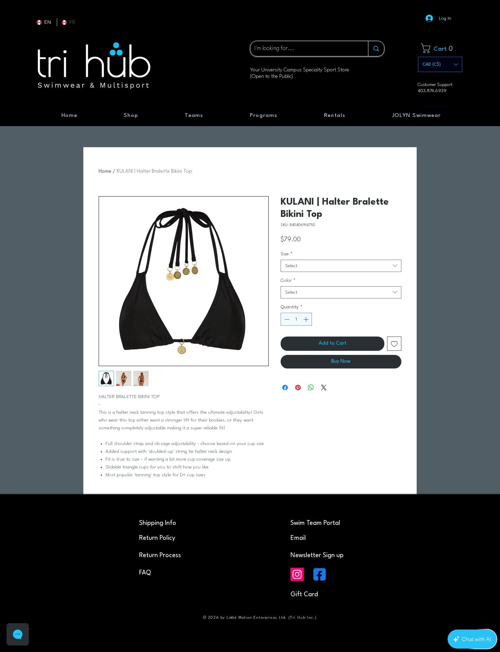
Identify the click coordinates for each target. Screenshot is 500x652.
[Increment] (306, 319)
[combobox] (341, 266)
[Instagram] (297, 574)
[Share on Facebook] (285, 387)
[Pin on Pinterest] (298, 387)
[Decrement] (286, 319)
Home (105, 171)
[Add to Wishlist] (394, 344)
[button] (441, 48)
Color (288, 280)
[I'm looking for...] (376, 48)
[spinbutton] (296, 319)
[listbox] (440, 64)
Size (287, 254)
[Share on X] (324, 387)
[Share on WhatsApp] (311, 387)
